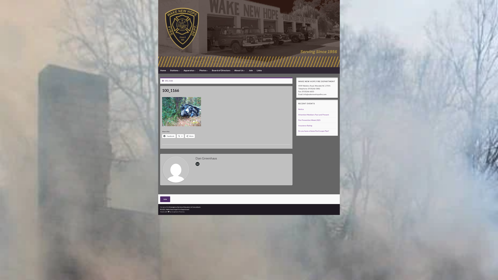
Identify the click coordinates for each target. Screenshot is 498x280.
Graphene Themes (178, 212)
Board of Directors (221, 70)
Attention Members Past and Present (313, 115)
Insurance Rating (305, 125)
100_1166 (169, 81)
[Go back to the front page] (249, 33)
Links (259, 70)
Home (163, 70)
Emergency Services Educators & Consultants (185, 207)
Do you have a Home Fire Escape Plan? (313, 131)
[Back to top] (492, 274)
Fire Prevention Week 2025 (309, 120)
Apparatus (189, 70)
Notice (301, 109)
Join (251, 70)
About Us (239, 70)
